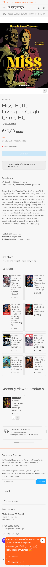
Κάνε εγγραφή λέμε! (16, 562)
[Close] (42, 540)
